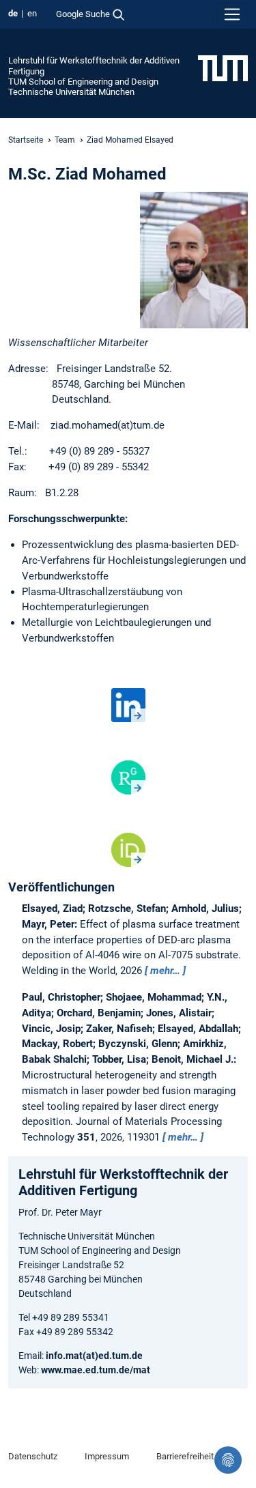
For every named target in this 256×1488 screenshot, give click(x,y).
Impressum (107, 1456)
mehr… (165, 970)
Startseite (25, 140)
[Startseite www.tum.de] (223, 67)
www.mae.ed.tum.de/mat (95, 1369)
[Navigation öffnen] (232, 14)
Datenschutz (32, 1456)
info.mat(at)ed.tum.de (94, 1355)
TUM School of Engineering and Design (83, 81)
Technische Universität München (71, 92)
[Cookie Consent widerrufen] (228, 1460)
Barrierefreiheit (185, 1456)
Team (65, 140)
